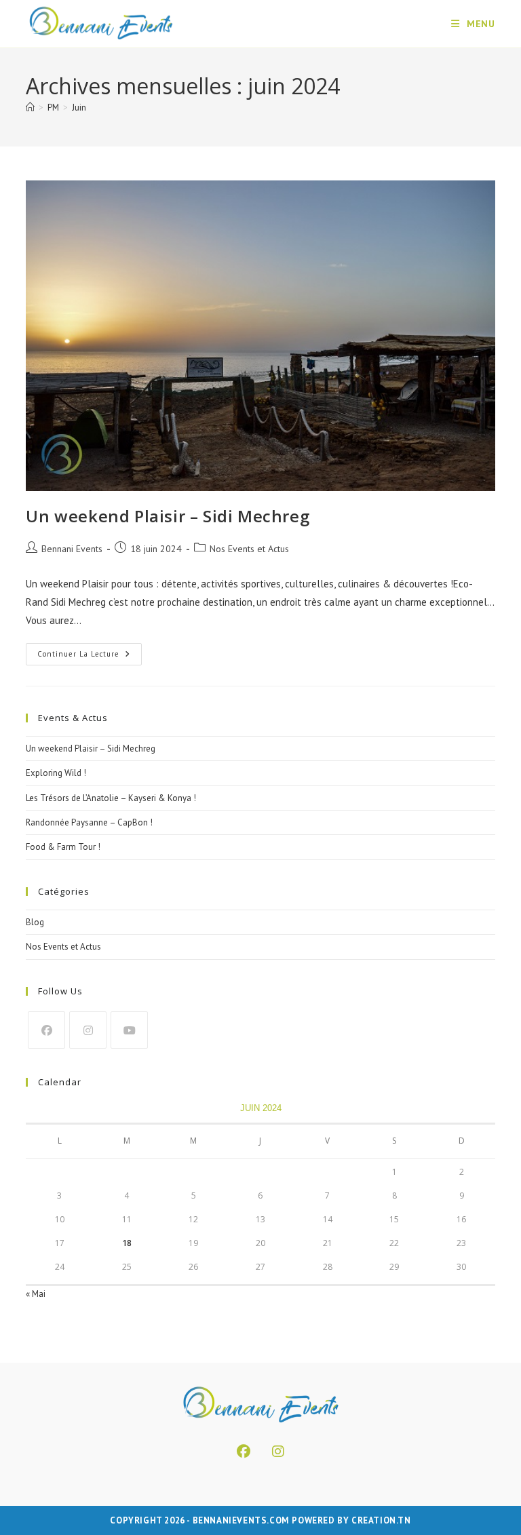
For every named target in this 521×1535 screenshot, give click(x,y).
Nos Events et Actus (249, 549)
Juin (79, 107)
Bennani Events (71, 549)
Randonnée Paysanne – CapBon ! (89, 822)
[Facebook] (46, 1030)
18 (127, 1243)
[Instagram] (88, 1030)
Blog (35, 922)
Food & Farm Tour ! (63, 847)
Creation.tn (381, 1520)
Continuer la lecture (89, 656)
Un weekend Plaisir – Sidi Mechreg (167, 516)
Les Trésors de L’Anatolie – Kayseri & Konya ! (111, 798)
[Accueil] (30, 107)
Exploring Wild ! (56, 773)
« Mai (35, 1294)
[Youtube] (129, 1030)
